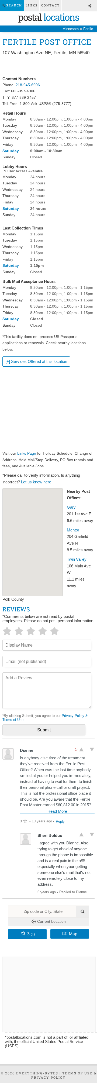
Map (73, 933)
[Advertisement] (48, 66)
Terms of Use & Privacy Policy (63, 1075)
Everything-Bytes (37, 1073)
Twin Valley (76, 559)
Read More (57, 811)
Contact (50, 5)
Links (32, 5)
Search (13, 5)
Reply (60, 821)
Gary (71, 507)
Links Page (26, 453)
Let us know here (36, 482)
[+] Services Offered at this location (36, 361)
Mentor (73, 530)
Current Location (51, 921)
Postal (48, 17)
